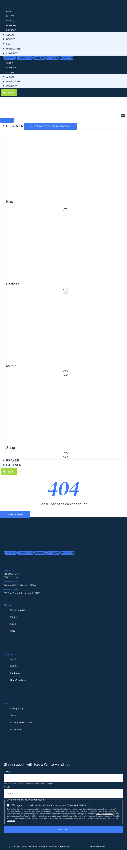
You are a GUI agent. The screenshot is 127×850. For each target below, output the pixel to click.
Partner (14, 616)
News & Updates (18, 680)
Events (10, 21)
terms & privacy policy (104, 813)
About (9, 11)
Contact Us (15, 729)
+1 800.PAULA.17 (11, 574)
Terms (13, 715)
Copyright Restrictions (21, 722)
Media (13, 623)
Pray (10, 201)
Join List (63, 829)
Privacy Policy (16, 708)
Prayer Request (17, 609)
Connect (11, 30)
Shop (12, 630)
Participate (12, 25)
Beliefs (10, 16)
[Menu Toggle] (7, 120)
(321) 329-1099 (11, 577)
